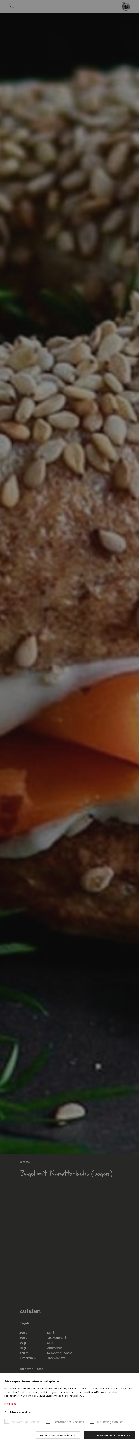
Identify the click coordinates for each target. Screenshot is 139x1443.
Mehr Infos (10, 1403)
